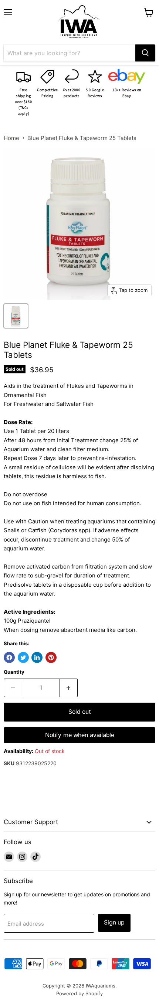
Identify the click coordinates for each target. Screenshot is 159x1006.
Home (11, 138)
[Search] (145, 52)
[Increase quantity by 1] (69, 688)
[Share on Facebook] (9, 657)
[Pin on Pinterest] (51, 657)
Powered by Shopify (79, 993)
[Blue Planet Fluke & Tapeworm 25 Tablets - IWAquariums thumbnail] (16, 316)
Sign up (114, 922)
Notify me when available (79, 735)
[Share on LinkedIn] (37, 657)
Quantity (14, 672)
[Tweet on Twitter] (23, 657)
